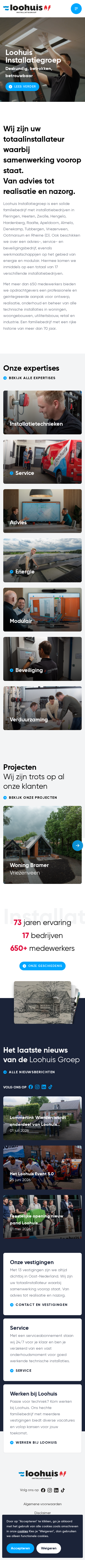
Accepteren (20, 1548)
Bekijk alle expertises (32, 378)
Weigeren (48, 1548)
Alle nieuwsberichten (32, 1072)
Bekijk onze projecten (33, 797)
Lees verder (25, 86)
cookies (22, 1531)
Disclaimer (42, 1513)
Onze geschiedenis (45, 965)
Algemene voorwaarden (43, 1504)
